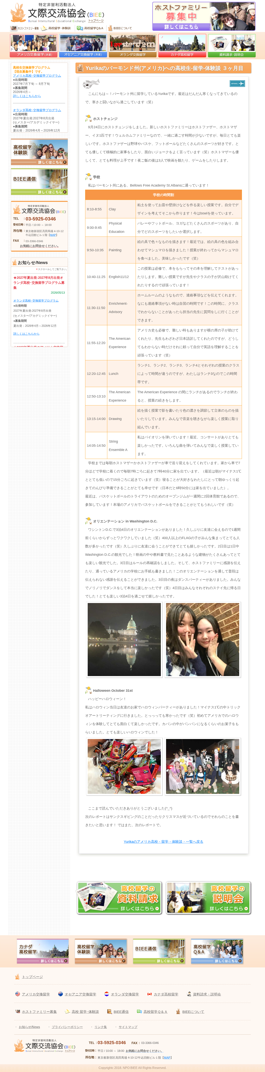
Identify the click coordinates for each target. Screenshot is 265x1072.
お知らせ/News (29, 1027)
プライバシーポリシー (67, 1027)
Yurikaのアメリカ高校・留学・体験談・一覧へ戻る (163, 842)
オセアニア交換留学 (80, 994)
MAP (53, 235)
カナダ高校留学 (166, 994)
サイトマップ (128, 1027)
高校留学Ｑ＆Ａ (156, 1012)
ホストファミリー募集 (39, 1012)
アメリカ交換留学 (36, 994)
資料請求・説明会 (207, 994)
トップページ (32, 977)
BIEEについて (193, 1012)
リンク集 (100, 1027)
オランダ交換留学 (125, 994)
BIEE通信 (121, 1012)
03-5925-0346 (41, 218)
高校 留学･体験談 (85, 1012)
